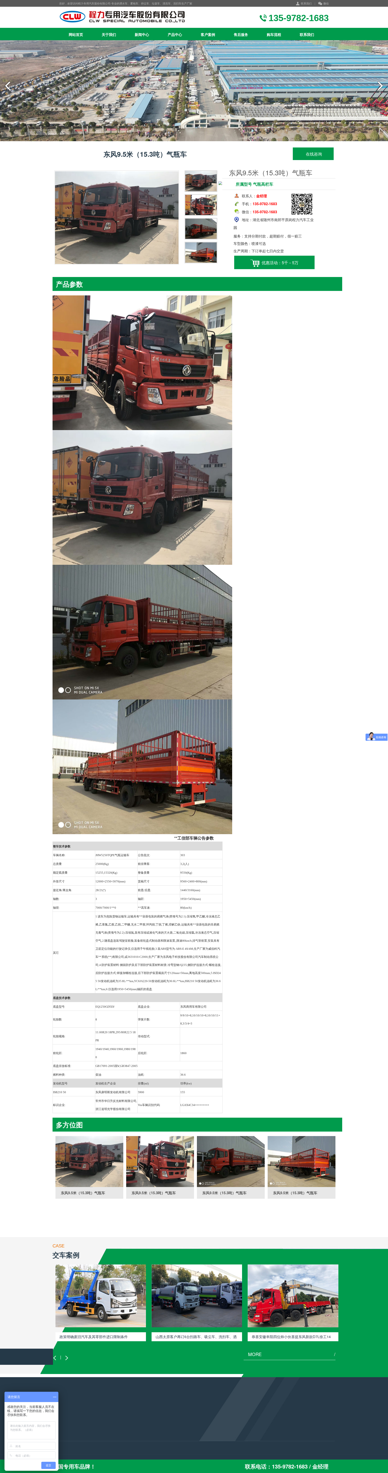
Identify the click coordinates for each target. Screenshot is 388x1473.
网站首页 (76, 34)
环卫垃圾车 (60, 1429)
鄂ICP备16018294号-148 (180, 1448)
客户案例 (208, 34)
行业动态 (107, 1423)
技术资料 (107, 1429)
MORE (291, 1354)
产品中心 (175, 34)
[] (89, 1161)
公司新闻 (107, 1447)
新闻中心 (142, 34)
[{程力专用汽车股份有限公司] (134, 17)
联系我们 (306, 3)
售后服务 (241, 34)
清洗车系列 (60, 1435)
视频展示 (107, 1435)
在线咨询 (313, 154)
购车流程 (274, 34)
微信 (326, 3)
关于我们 (109, 34)
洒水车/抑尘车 (62, 1423)
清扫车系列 (60, 1441)
